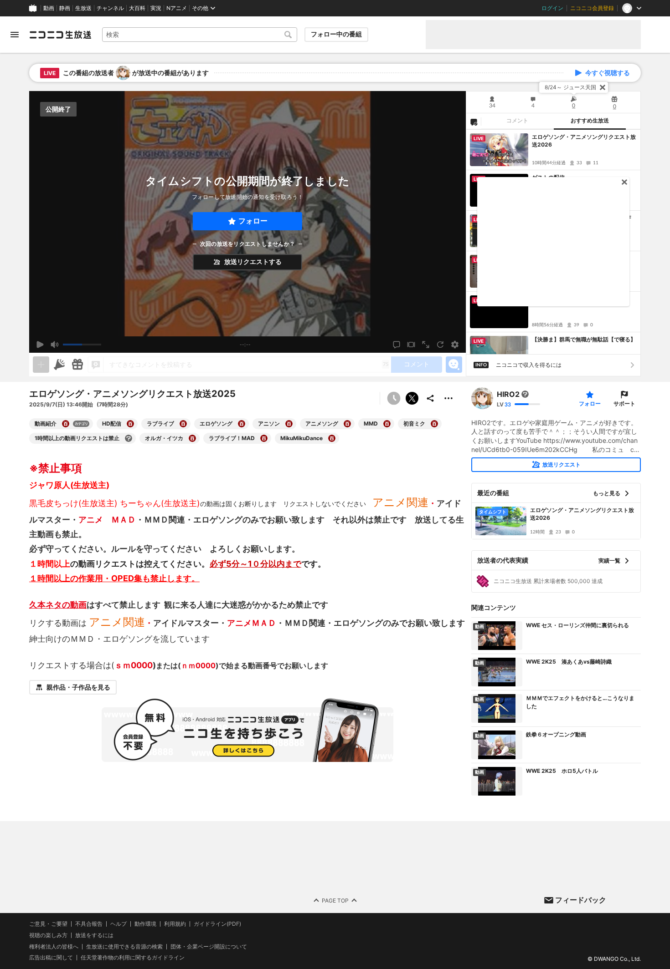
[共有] (430, 398)
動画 (48, 8)
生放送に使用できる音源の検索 (124, 946)
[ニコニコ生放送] (60, 34)
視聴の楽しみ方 (48, 935)
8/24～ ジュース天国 (570, 87)
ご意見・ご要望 (48, 923)
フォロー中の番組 (336, 34)
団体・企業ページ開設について (208, 946)
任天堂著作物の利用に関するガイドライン (133, 957)
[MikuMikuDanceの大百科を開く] (331, 438)
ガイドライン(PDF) (217, 924)
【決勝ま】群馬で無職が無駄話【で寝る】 (584, 339)
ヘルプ (118, 924)
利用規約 (175, 924)
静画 (64, 8)
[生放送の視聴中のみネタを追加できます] (41, 364)
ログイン (552, 8)
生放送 (83, 8)
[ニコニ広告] (59, 364)
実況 (155, 8)
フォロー (253, 221)
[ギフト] (77, 364)
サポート (624, 403)
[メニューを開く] (14, 34)
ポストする (412, 398)
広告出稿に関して (51, 957)
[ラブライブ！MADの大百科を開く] (264, 438)
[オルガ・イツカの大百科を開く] (192, 438)
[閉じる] (602, 87)
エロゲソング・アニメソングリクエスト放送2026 (584, 140)
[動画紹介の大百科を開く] (65, 423)
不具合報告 (89, 924)
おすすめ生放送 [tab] (590, 120)
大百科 (137, 8)
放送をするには (94, 935)
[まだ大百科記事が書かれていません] (525, 394)
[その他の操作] (448, 398)
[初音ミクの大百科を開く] (434, 423)
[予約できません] (393, 398)
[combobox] (199, 34)
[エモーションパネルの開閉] (454, 364)
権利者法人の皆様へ (53, 946)
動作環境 (145, 924)
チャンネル (110, 8)
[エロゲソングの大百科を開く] (241, 423)
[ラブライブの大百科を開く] (183, 423)
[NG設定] (473, 121)
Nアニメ (176, 8)
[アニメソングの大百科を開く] (347, 423)
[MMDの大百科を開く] (387, 423)
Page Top (335, 900)
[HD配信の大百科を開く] (130, 423)
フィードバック (580, 899)
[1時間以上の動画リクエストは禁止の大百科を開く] (128, 438)
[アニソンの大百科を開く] (289, 423)
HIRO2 (508, 394)
